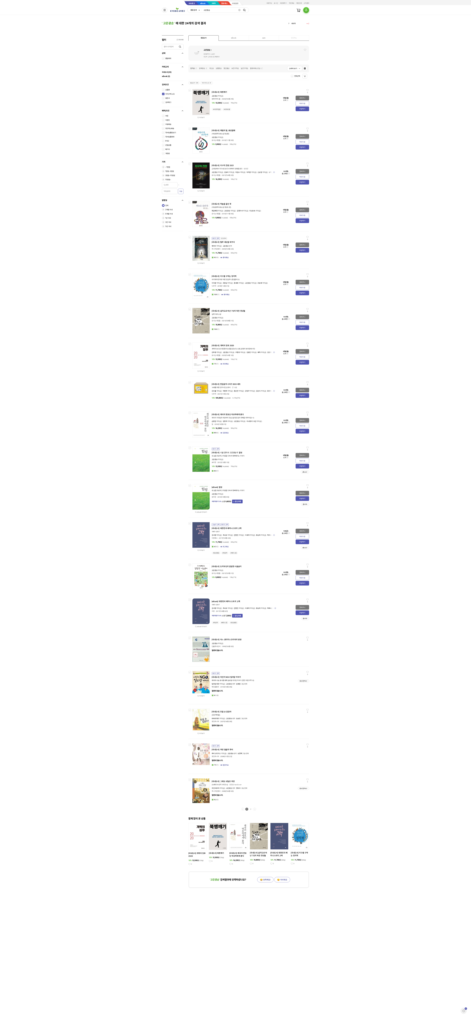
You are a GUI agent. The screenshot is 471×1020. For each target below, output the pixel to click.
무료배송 (168, 124)
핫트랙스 (224, 3)
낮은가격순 (235, 68)
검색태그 (168, 102)
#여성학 (224, 553)
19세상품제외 (169, 137)
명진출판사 (215, 687)
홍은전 (236, 391)
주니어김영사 (216, 249)
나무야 (214, 286)
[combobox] (194, 10)
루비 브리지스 (216, 753)
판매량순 (202, 68)
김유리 (226, 172)
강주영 (214, 352)
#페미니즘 (233, 553)
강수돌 (214, 391)
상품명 (167, 90)
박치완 (249, 172)
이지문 (214, 283)
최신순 (211, 68)
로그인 (276, 3)
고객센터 (306, 3)
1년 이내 (168, 218)
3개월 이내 (169, 210)
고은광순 (207, 50)
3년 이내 (168, 222)
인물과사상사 (216, 646)
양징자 (225, 421)
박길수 (237, 172)
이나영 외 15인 (251, 421)
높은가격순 (244, 68)
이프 (213, 611)
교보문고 (192, 3)
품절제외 (168, 58)
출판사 (167, 98)
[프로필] (306, 10)
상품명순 (219, 68)
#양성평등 (216, 553)
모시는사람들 (216, 140)
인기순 (192, 68)
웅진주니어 (215, 721)
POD (167, 141)
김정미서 (240, 211)
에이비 (214, 246)
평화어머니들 (216, 99)
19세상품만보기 (170, 133)
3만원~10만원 (170, 175)
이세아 (247, 535)
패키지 (167, 149)
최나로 (225, 535)
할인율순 (226, 68)
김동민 (249, 352)
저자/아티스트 (170, 94)
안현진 (236, 535)
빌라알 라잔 (215, 684)
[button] (309, 844)
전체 (166, 205)
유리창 (214, 462)
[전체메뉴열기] (164, 10)
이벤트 (167, 120)
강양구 (247, 391)
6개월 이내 (169, 214)
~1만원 (167, 167)
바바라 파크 (215, 718)
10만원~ (168, 180)
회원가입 (269, 3)
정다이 (238, 788)
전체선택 (297, 76)
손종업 (214, 421)
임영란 (238, 684)
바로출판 (235, 3)
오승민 (238, 718)
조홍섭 (225, 283)
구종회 (237, 352)
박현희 (225, 391)
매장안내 (299, 3)
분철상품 (168, 145)
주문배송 (291, 3)
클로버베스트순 (255, 68)
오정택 (240, 753)
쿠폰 (166, 116)
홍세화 (236, 283)
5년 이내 (168, 226)
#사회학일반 (217, 109)
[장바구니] (299, 10)
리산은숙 (252, 211)
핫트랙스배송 (169, 128)
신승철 (260, 172)
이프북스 (214, 538)
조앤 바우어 (215, 788)
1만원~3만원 (169, 171)
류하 (259, 352)
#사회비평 (227, 109)
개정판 (167, 153)
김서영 (214, 535)
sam (214, 3)
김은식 (258, 391)
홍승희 (258, 535)
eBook (202, 3)
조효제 (260, 283)
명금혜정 (214, 211)
